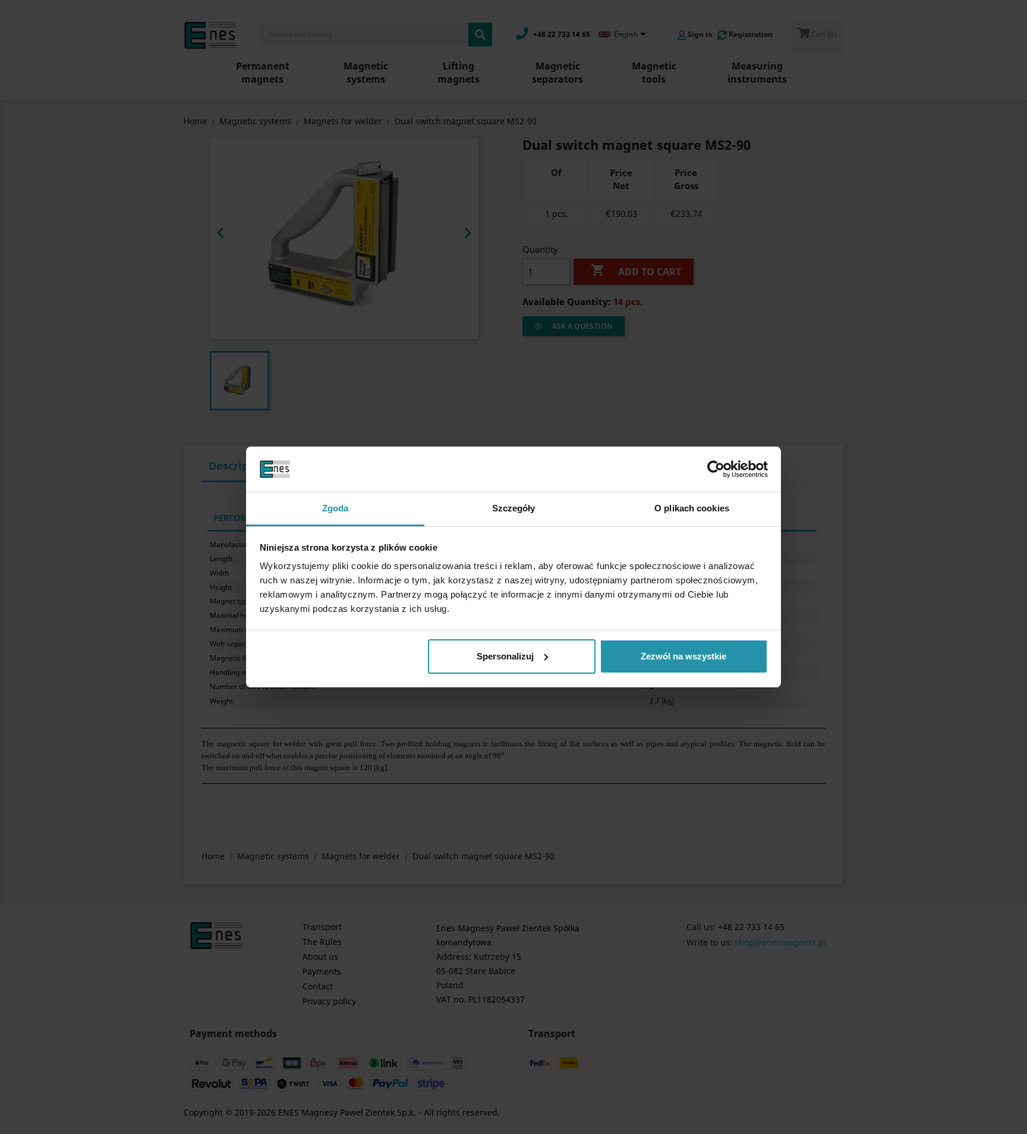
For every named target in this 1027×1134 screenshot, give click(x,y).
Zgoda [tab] (335, 508)
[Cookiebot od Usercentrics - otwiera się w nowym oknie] (716, 469)
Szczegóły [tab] (513, 508)
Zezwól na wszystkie (683, 656)
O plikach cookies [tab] (691, 508)
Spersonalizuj (505, 656)
